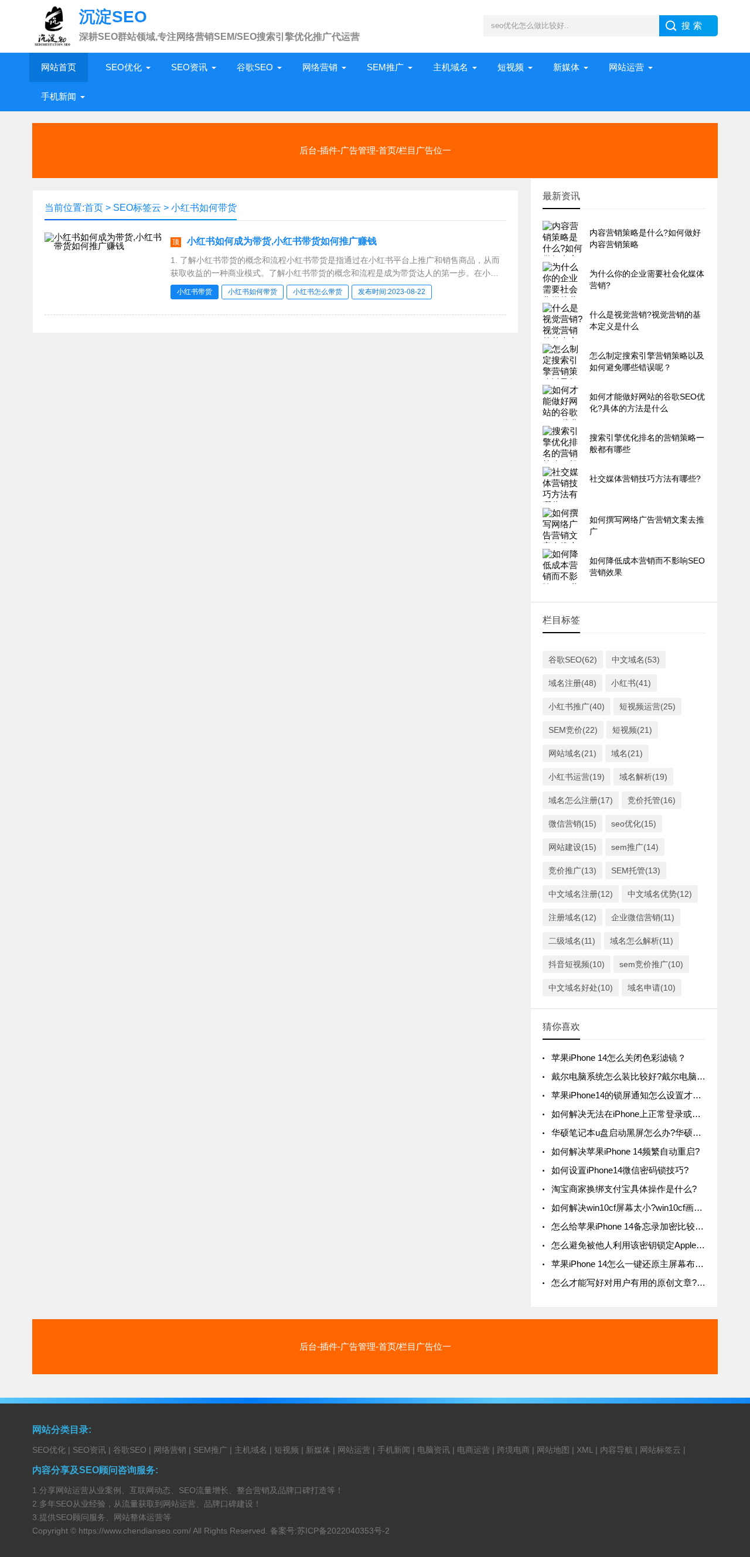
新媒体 (566, 67)
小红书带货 (194, 292)
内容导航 (616, 1449)
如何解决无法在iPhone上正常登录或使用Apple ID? (649, 1114)
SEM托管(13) (635, 870)
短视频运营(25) (647, 706)
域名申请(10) (652, 987)
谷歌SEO (255, 67)
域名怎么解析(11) (641, 940)
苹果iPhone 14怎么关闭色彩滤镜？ (618, 1058)
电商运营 (473, 1449)
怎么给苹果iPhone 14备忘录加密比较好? (629, 1226)
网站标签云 (660, 1449)
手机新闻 (58, 96)
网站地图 (553, 1449)
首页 (93, 208)
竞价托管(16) (652, 800)
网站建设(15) (572, 847)
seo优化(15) (633, 823)
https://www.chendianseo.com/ (135, 1530)
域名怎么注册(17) (580, 800)
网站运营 (626, 67)
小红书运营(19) (576, 776)
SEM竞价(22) (573, 730)
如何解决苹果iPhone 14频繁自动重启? (625, 1151)
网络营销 (320, 67)
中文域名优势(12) (660, 894)
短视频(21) (632, 730)
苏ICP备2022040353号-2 (343, 1530)
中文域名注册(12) (580, 894)
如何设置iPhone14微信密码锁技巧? (619, 1170)
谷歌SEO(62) (572, 659)
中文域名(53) (636, 659)
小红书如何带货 (204, 208)
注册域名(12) (572, 917)
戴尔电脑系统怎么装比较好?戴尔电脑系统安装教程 (650, 1076)
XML (585, 1449)
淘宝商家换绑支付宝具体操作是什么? (624, 1189)
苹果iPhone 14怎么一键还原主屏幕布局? (629, 1264)
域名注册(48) (572, 683)
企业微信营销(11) (642, 917)
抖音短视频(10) (576, 964)
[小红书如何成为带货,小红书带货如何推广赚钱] (103, 246)
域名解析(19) (643, 776)
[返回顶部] (726, 1389)
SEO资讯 (189, 67)
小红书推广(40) (576, 706)
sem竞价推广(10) (651, 964)
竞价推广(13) (572, 870)
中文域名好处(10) (580, 987)
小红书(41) (631, 683)
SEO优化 (123, 67)
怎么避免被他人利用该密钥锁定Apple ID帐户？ (642, 1245)
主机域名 (450, 67)
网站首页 (58, 67)
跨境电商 (513, 1449)
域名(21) (627, 753)
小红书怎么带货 (317, 292)
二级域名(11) (571, 940)
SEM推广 (385, 67)
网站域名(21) (572, 753)
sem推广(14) (635, 847)
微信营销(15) (572, 823)
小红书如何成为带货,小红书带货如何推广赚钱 (282, 241)
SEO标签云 (137, 208)
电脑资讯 (433, 1449)
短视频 (510, 67)
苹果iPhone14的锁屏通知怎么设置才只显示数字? (646, 1095)
